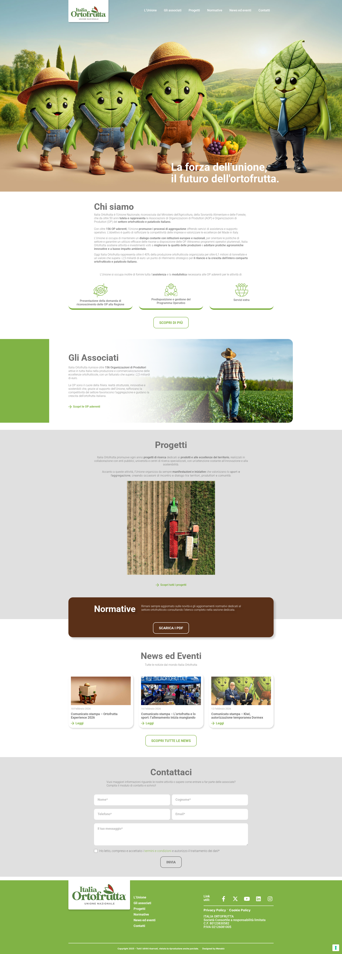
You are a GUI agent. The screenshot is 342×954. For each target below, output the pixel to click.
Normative (214, 10)
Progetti (194, 10)
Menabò (220, 948)
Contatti (264, 10)
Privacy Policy (215, 910)
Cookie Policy (240, 910)
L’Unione (150, 10)
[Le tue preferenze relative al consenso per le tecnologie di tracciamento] (335, 947)
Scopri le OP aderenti (86, 406)
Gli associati (173, 10)
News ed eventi (240, 10)
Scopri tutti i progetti (173, 585)
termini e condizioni (157, 851)
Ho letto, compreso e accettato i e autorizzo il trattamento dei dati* (159, 851)
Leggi (80, 723)
